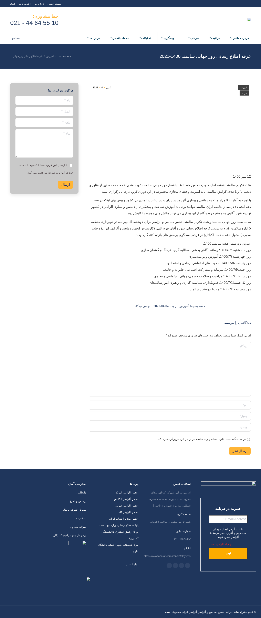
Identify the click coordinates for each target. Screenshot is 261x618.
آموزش (243, 87)
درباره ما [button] (95, 38)
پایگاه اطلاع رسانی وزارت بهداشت (119, 525)
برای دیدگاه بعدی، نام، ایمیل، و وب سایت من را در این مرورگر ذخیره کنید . (201, 439)
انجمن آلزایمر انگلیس (126, 499)
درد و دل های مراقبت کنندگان (69, 535)
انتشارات (81, 518)
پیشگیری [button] (169, 38)
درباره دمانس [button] (241, 38)
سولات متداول (78, 526)
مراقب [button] (194, 38)
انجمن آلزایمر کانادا (127, 512)
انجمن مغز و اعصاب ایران (123, 518)
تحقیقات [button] (146, 38)
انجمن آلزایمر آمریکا (126, 492)
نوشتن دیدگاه (142, 306)
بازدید (244, 93)
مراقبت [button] (215, 38)
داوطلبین (81, 492)
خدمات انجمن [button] (120, 38)
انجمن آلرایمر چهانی (126, 505)
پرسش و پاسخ (78, 501)
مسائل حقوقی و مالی (74, 509)
